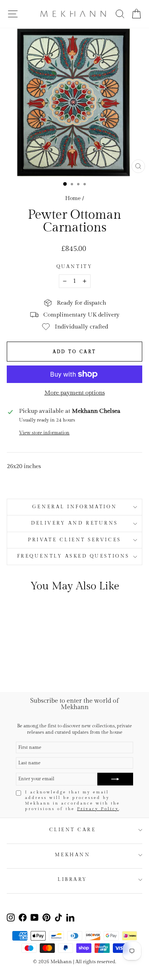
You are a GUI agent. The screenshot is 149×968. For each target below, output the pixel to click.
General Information (74, 506)
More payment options (75, 392)
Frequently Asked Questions (74, 556)
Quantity (74, 266)
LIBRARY (72, 879)
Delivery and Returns (74, 523)
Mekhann (73, 854)
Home (73, 198)
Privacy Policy (98, 809)
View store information (44, 432)
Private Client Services (74, 539)
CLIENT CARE (72, 829)
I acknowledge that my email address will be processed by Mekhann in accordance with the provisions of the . (73, 800)
